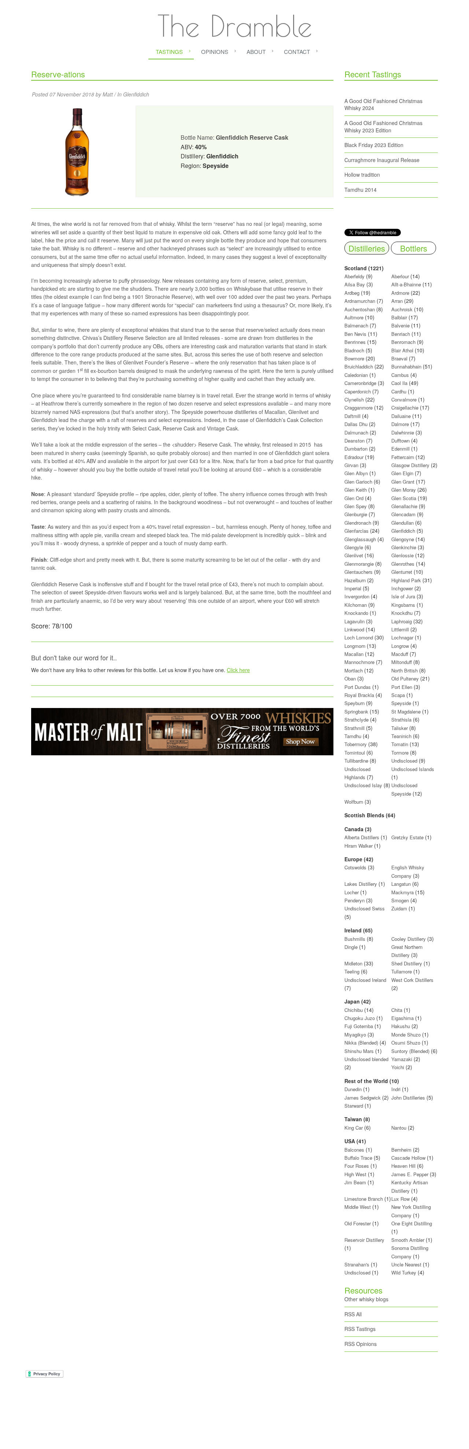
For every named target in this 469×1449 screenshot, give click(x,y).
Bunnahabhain (406, 366)
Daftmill (352, 415)
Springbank (356, 711)
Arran (397, 300)
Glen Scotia (403, 498)
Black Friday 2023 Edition (373, 144)
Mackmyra (402, 892)
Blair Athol (402, 350)
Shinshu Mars (359, 1051)
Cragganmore (358, 407)
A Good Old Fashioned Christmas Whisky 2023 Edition (383, 126)
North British (404, 670)
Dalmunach (356, 432)
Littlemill (400, 629)
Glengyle (353, 547)
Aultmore (353, 317)
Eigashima (402, 1018)
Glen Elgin (402, 473)
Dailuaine (401, 415)
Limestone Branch (363, 1198)
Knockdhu (402, 612)
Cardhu (398, 391)
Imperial (352, 588)
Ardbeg (351, 292)
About (256, 51)
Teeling (351, 971)
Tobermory (355, 744)
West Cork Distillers (412, 979)
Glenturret (401, 571)
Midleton (353, 963)
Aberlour (400, 276)
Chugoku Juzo (360, 1018)
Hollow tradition (362, 174)
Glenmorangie (359, 563)
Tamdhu (352, 736)
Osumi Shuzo (405, 1042)
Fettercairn (402, 457)
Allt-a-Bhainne (406, 284)
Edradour (353, 457)
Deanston (354, 440)
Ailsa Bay (354, 284)
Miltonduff (401, 662)
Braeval (399, 358)
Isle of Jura (403, 596)
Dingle (351, 946)
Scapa (398, 695)
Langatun (401, 883)
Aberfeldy (354, 276)
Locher (351, 892)
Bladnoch (354, 350)
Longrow (400, 645)
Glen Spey (355, 506)
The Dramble (234, 25)
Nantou (398, 1127)
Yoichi (397, 1067)
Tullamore (401, 971)
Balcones (354, 1149)
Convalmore (404, 399)
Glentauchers (358, 571)
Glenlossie (402, 555)
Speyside (401, 703)
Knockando (356, 612)
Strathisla (401, 719)
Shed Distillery (406, 963)
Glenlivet (353, 555)
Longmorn (354, 645)
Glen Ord (353, 498)
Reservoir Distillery (364, 1239)
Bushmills (354, 938)
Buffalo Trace (358, 1157)
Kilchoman (355, 604)
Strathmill (354, 727)
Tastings (169, 51)
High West (356, 1174)
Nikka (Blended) (361, 1042)
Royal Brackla (359, 695)
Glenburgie (355, 514)
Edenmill (400, 448)
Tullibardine (356, 760)
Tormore (400, 752)
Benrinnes (355, 341)
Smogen (400, 900)
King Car (353, 1127)
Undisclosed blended (366, 1059)
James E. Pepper (409, 1174)
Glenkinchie (403, 547)
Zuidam (399, 908)
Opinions (214, 51)
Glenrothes (402, 563)
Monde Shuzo (406, 1034)
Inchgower (402, 588)
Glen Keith (355, 489)
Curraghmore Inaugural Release (382, 160)
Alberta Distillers (361, 837)
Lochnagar (402, 637)
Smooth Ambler (407, 1239)
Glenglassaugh (360, 539)
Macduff (399, 653)
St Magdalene (406, 711)
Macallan (353, 653)
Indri (395, 1089)
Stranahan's (356, 1264)
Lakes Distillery (360, 883)
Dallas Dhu (356, 424)
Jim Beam (355, 1182)
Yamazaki (401, 1059)
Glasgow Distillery (410, 465)
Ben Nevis (355, 333)
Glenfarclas (356, 530)
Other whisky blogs (366, 1299)
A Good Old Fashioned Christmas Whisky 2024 (383, 104)
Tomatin (399, 744)
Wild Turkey (403, 1272)
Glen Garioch (358, 481)
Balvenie (400, 325)
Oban (350, 678)
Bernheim (401, 1149)
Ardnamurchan (360, 300)
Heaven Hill (403, 1165)
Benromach (403, 341)
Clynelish (354, 399)
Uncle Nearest (406, 1264)
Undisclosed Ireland (365, 979)
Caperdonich (357, 391)
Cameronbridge (360, 382)
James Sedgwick (362, 1097)
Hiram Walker (359, 845)
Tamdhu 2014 (360, 189)
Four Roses (356, 1165)
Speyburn (354, 703)
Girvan (351, 465)
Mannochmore (359, 662)
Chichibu (353, 1009)
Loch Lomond (358, 637)
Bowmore (354, 358)
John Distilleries (408, 1097)
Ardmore (400, 292)
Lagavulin (354, 621)
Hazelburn (355, 580)
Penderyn (354, 900)
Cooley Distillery (408, 938)
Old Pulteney (405, 678)
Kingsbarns (404, 604)
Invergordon (356, 596)
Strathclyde (356, 719)
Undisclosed (404, 760)
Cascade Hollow (408, 1157)
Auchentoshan (359, 309)
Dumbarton (356, 448)
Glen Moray (403, 489)
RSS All (353, 1314)
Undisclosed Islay (363, 785)
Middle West (358, 1206)
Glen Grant (402, 481)
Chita (396, 1009)
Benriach (400, 333)
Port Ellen (401, 686)
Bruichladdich (358, 366)
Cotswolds (355, 867)
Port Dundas (357, 686)
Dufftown (400, 440)
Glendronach (357, 522)
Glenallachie (404, 506)
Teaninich (401, 736)
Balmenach (356, 325)
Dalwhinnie (402, 432)
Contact (297, 51)
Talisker (399, 727)
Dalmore (400, 424)
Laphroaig (401, 621)
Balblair (399, 317)
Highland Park (406, 580)
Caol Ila (399, 382)
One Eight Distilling (411, 1223)
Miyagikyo (356, 1034)
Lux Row (400, 1198)
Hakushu (400, 1026)
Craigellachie (404, 407)
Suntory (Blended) (410, 1051)
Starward (353, 1105)
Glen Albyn (356, 473)
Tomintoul (354, 752)
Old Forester (357, 1223)
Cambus (400, 374)
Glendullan (402, 522)
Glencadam (404, 514)
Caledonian (356, 374)
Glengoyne (402, 539)
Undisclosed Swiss (364, 908)
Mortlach (353, 670)
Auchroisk (402, 309)
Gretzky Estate (407, 837)
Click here (238, 670)
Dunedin (353, 1089)
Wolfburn (353, 801)
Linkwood (354, 629)
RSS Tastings (360, 1328)
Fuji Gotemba (359, 1026)
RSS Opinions (360, 1343)
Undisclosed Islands (412, 769)
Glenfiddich (136, 94)
